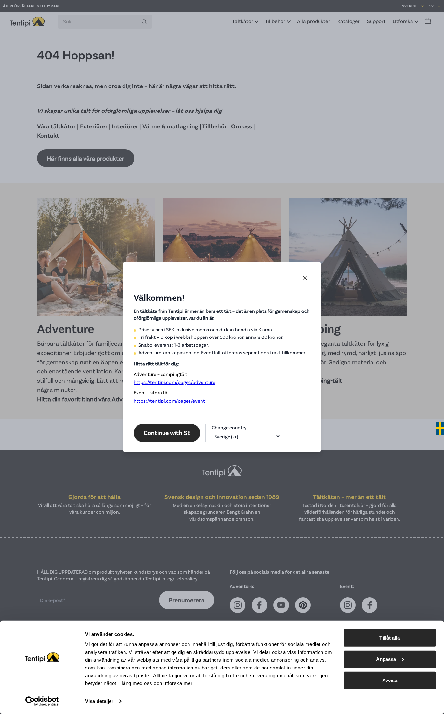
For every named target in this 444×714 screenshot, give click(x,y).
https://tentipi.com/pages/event (169, 400)
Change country (229, 427)
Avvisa (390, 680)
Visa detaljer (99, 701)
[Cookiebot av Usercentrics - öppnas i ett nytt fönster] (42, 701)
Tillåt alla (389, 638)
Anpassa (386, 659)
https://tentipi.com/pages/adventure (174, 382)
